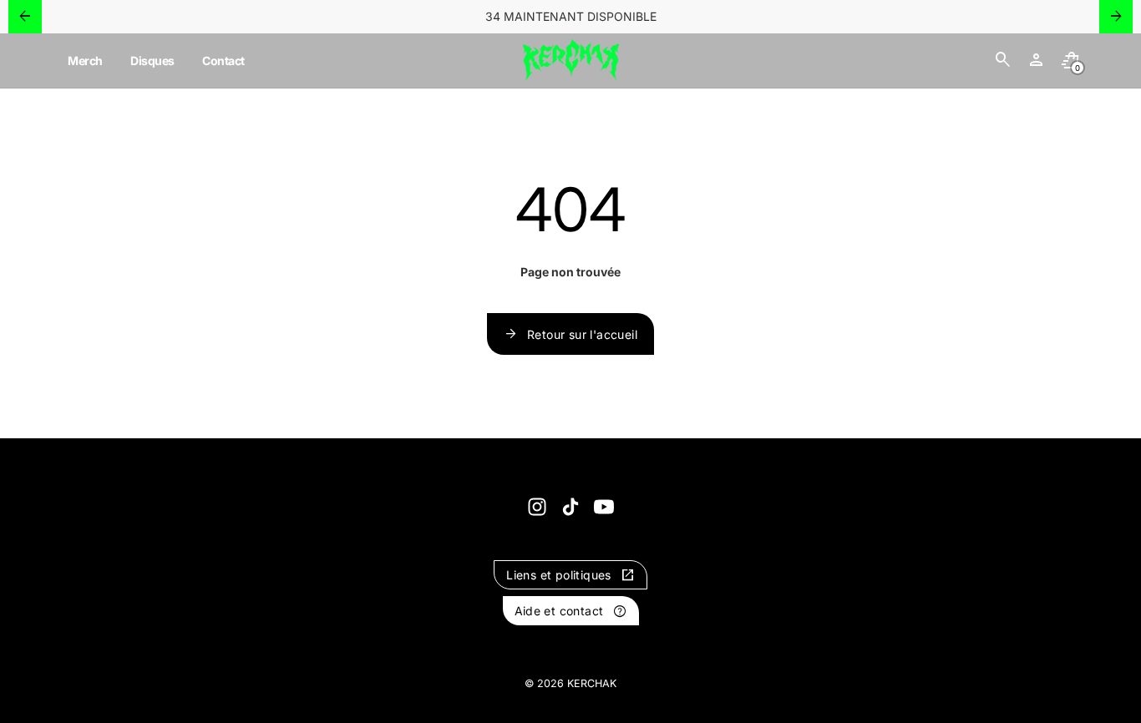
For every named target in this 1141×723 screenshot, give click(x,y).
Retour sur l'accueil (570, 334)
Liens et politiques (570, 575)
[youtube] (604, 507)
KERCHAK (591, 683)
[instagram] (537, 507)
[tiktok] (570, 507)
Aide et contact (571, 611)
